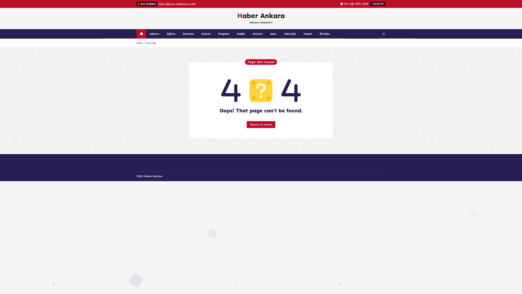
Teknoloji (290, 33)
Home (139, 43)
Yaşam (307, 33)
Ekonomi (188, 33)
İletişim (325, 33)
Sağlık (241, 33)
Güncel (205, 33)
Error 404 (151, 43)
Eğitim (171, 33)
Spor (273, 33)
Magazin (223, 33)
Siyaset (258, 33)
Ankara (154, 33)
